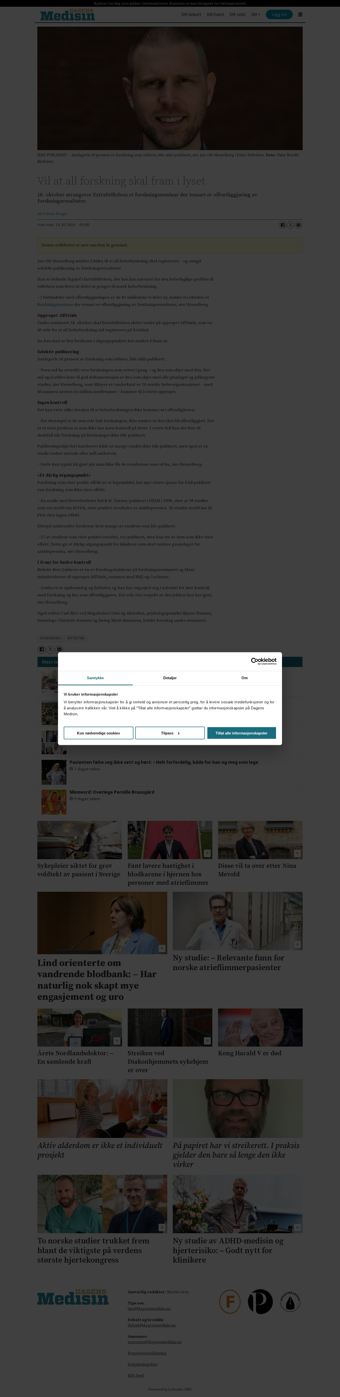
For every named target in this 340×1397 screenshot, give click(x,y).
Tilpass (167, 733)
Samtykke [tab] (95, 677)
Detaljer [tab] (170, 677)
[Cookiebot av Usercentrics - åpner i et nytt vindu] (255, 661)
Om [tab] (244, 677)
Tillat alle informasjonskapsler (242, 733)
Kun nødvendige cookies (98, 733)
